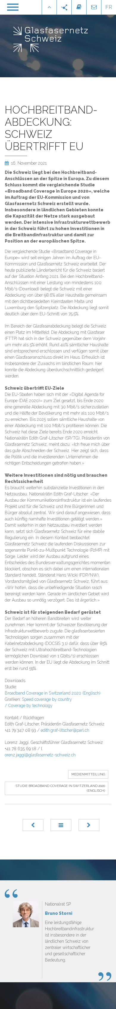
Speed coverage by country (47, 699)
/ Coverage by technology (29, 705)
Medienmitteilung (88, 774)
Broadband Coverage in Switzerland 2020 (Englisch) (53, 693)
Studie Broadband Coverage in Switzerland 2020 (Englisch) (60, 788)
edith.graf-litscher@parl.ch (65, 730)
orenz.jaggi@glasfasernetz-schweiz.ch (40, 755)
